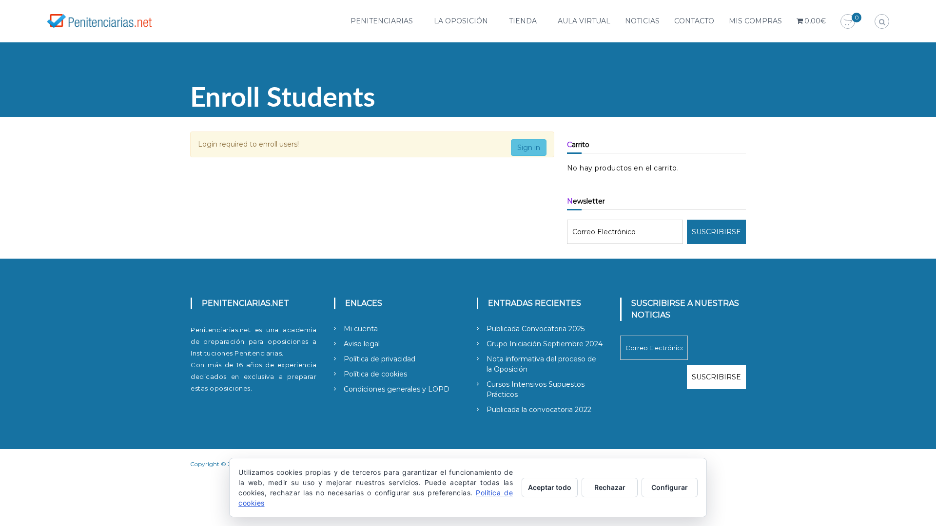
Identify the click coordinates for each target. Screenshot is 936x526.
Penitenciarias (382, 21)
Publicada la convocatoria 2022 (539, 409)
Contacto (694, 21)
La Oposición (461, 21)
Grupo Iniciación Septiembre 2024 (545, 343)
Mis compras (755, 21)
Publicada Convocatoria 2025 (536, 328)
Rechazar (609, 487)
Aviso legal (362, 343)
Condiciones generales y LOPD (396, 389)
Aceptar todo (549, 487)
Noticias (642, 21)
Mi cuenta (361, 328)
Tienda (523, 21)
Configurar (669, 487)
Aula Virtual (584, 21)
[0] (847, 22)
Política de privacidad (379, 359)
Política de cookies (375, 374)
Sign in (528, 147)
